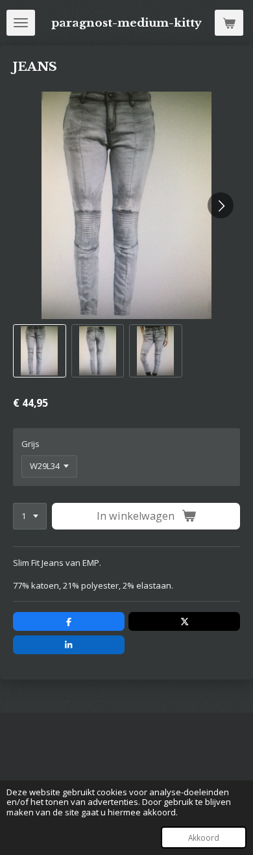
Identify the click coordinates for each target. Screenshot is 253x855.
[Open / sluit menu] (20, 23)
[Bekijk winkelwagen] (229, 23)
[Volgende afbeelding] (221, 205)
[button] (39, 350)
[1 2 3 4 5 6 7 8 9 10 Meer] (30, 516)
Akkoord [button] (203, 837)
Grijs (30, 444)
